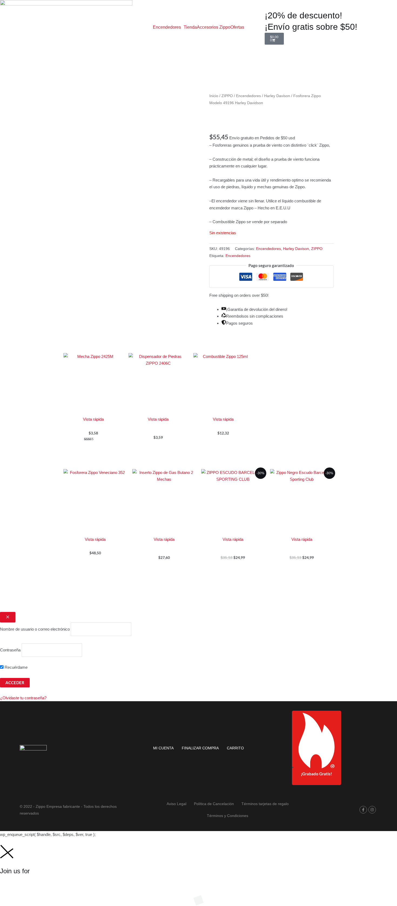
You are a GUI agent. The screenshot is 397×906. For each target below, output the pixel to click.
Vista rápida (93, 419)
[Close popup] (7, 617)
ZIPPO (227, 96)
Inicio (213, 96)
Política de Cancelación (214, 804)
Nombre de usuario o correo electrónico (35, 629)
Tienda (190, 27)
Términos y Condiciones (227, 815)
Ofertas (237, 27)
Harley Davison (277, 96)
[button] (168, 27)
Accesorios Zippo (213, 27)
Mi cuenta (163, 748)
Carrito (235, 748)
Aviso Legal (176, 804)
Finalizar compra (200, 748)
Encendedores (167, 27)
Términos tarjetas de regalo (265, 804)
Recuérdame (16, 667)
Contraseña (10, 650)
